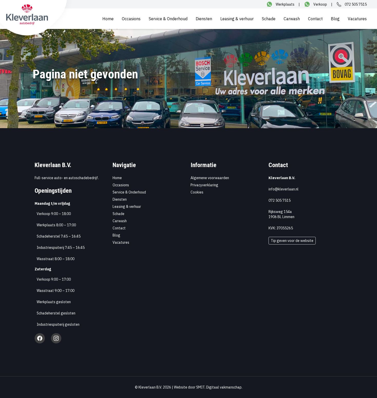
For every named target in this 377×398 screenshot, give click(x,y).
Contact (315, 18)
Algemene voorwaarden (210, 178)
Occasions (131, 18)
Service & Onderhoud (168, 18)
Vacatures (357, 18)
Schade (268, 18)
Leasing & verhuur (237, 18)
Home (108, 18)
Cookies (197, 192)
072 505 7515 (280, 200)
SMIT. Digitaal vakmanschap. (219, 387)
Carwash (292, 18)
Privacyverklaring (204, 185)
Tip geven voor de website (292, 240)
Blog (335, 18)
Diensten (204, 18)
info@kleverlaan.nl (284, 189)
